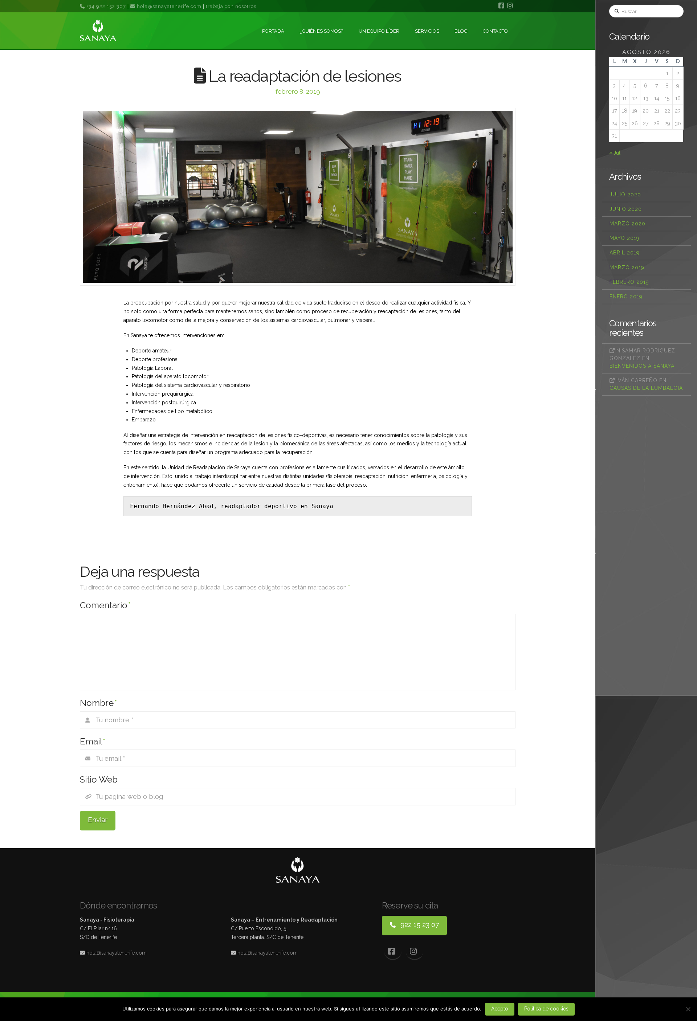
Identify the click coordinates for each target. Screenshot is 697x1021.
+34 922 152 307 (105, 6)
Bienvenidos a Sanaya (642, 366)
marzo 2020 (627, 223)
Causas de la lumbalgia (646, 388)
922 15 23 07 (419, 924)
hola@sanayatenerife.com (169, 6)
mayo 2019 (625, 238)
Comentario (105, 605)
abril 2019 (625, 253)
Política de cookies (546, 1009)
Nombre (98, 703)
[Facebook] (502, 6)
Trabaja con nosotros (231, 6)
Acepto (499, 1009)
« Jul (614, 153)
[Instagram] (511, 6)
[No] (688, 1009)
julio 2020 (625, 194)
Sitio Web (99, 779)
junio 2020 (626, 209)
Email (92, 741)
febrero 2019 (629, 282)
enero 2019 (626, 296)
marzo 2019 (627, 267)
